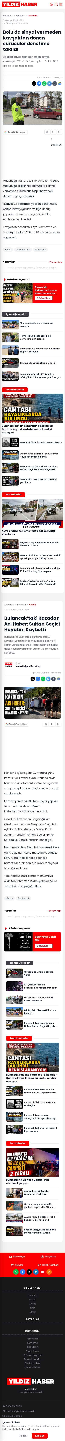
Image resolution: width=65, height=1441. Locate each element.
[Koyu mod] (51, 4)
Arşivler (19, 1265)
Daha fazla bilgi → (29, 1429)
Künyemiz (50, 1256)
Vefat (33, 1311)
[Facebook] (22, 1272)
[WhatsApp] (16, 1272)
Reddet (23, 1435)
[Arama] (56, 4)
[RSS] (49, 1272)
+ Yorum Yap (55, 262)
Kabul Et (39, 1435)
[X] (29, 1272)
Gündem (32, 1295)
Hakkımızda (32, 1338)
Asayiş (32, 1303)
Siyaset (32, 1299)
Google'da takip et (16, 132)
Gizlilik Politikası (50, 1265)
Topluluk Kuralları (32, 1359)
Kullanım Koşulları (33, 1355)
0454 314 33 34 (14, 1406)
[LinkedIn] (36, 1272)
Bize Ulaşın (19, 1256)
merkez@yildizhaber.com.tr (20, 1411)
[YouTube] (42, 1272)
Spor (32, 1307)
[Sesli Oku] (47, 132)
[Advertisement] (25, 157)
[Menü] (61, 4)
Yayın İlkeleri (32, 1351)
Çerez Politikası (32, 1367)
